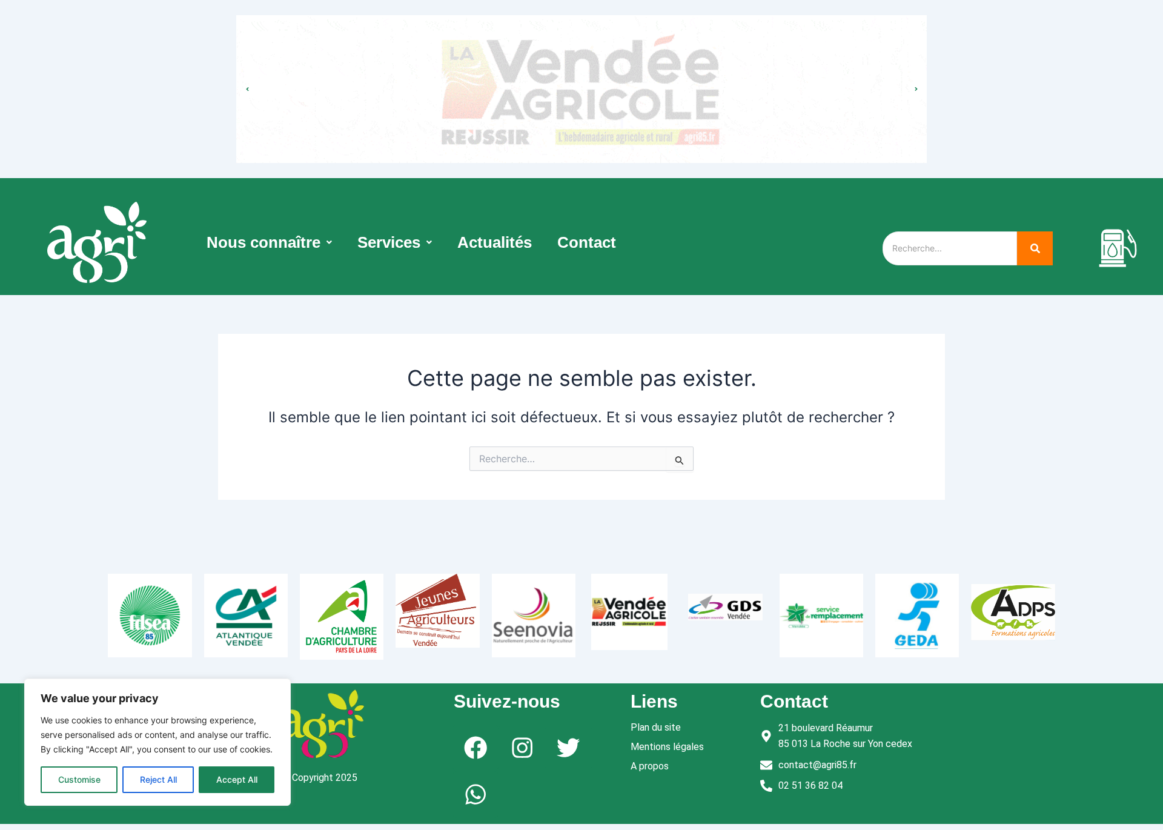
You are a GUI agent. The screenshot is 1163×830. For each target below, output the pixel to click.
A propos (650, 766)
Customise (79, 779)
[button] (269, 242)
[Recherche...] (1035, 248)
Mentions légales (667, 746)
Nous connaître (263, 242)
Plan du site (656, 727)
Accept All (236, 779)
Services (388, 242)
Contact (586, 242)
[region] (157, 742)
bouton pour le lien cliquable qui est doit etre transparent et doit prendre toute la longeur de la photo (581, 77)
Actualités (494, 242)
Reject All (158, 779)
